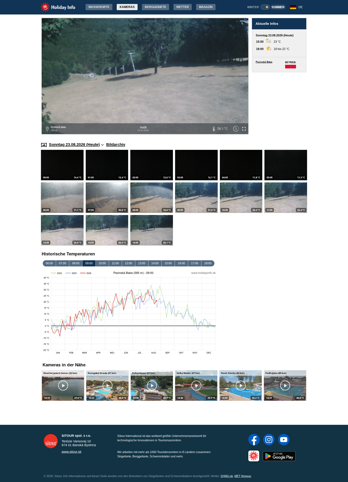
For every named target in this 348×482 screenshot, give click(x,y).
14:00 (155, 263)
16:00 (181, 263)
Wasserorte (98, 7)
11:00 (115, 263)
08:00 (75, 263)
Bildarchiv (115, 144)
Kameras (127, 7)
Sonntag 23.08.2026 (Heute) (74, 144)
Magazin (206, 7)
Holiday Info (54, 4)
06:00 (49, 263)
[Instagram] (269, 440)
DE (301, 7)
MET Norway (242, 476)
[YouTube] (283, 440)
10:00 (102, 263)
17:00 (194, 263)
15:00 (168, 263)
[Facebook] (254, 440)
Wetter (182, 7)
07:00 (62, 263)
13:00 (141, 263)
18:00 (208, 263)
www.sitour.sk (71, 452)
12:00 (128, 263)
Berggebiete (155, 7)
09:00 (89, 263)
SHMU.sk (227, 476)
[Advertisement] (279, 104)
